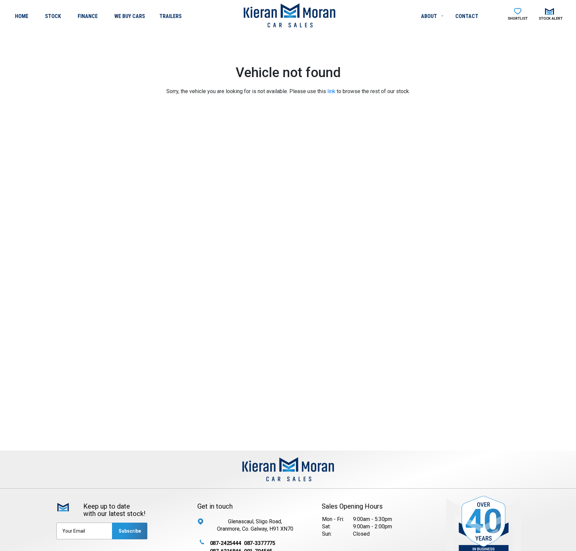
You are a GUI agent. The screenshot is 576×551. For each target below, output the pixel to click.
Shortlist (518, 18)
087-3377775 (259, 543)
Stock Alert (551, 18)
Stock (53, 16)
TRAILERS (170, 16)
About (429, 16)
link (331, 91)
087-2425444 (225, 543)
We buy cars (129, 16)
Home (21, 16)
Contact (466, 16)
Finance (88, 16)
